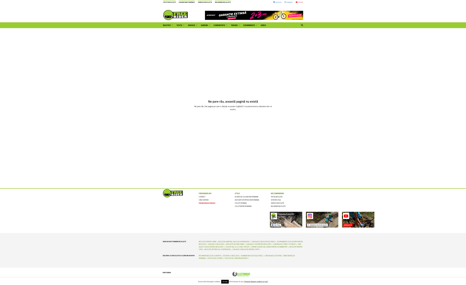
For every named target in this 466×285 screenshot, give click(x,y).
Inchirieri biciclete (223, 2)
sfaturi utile (276, 200)
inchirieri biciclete (278, 206)
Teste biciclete (169, 2)
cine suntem (203, 200)
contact (202, 197)
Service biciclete (205, 2)
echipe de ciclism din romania (246, 197)
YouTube (300, 2)
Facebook (278, 2)
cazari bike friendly (187, 2)
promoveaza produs (207, 203)
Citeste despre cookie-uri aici (256, 281)
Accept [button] (225, 281)
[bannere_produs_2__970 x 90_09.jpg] (254, 15)
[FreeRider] (175, 15)
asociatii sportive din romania (247, 200)
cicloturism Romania (243, 206)
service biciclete (277, 203)
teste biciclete (277, 197)
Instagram (289, 2)
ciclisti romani (241, 203)
